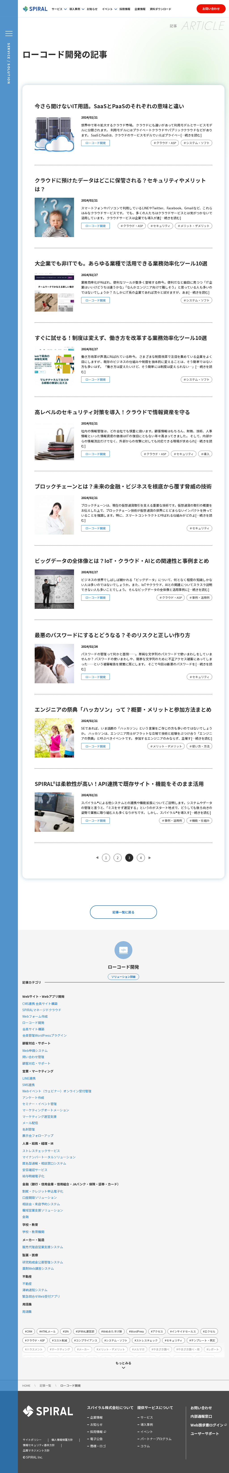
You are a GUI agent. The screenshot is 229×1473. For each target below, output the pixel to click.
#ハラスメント (34, 1349)
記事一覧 (45, 1385)
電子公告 (96, 1439)
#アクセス (157, 1331)
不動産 (27, 1283)
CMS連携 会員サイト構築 (39, 1003)
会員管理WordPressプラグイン (44, 1035)
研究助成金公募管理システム (42, 1262)
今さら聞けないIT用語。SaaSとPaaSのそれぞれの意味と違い (109, 106)
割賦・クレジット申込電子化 (42, 1191)
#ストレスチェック (146, 1340)
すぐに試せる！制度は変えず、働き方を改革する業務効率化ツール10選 (121, 338)
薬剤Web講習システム (38, 1268)
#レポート (213, 1349)
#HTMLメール (47, 1331)
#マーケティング (60, 1349)
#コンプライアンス (85, 1340)
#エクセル (209, 1331)
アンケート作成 (33, 1097)
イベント (107, 9)
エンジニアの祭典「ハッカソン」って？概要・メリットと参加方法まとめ (123, 709)
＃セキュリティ (160, 226)
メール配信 (30, 1123)
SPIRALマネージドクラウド (41, 1010)
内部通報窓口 (201, 1416)
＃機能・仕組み (199, 820)
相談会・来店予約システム (41, 1204)
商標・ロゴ (98, 1446)
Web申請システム (35, 1050)
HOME (26, 1385)
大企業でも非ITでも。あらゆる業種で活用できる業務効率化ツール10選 (121, 263)
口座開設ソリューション (39, 1197)
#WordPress (136, 1331)
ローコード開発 (95, 143)
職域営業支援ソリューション (42, 1210)
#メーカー (83, 1349)
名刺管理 (28, 1129)
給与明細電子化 (33, 1176)
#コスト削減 (59, 1340)
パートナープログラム (156, 1439)
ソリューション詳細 (123, 976)
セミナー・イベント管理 (39, 1104)
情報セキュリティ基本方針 (39, 1445)
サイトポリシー (32, 1439)
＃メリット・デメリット (194, 226)
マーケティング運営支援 (39, 1116)
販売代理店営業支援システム (42, 1247)
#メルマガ (138, 1349)
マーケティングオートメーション (45, 1110)
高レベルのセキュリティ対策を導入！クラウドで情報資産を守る (112, 412)
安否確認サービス (34, 1169)
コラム (145, 1446)
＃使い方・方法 (199, 746)
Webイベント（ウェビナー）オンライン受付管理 (56, 1091)
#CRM (28, 1331)
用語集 (27, 1311)
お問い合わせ (211, 8)
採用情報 (124, 9)
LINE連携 (29, 1078)
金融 (25, 1216)
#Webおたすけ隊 (111, 1331)
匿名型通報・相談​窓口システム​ (44, 1163)
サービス (57, 9)
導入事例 (74, 9)
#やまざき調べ (160, 1349)
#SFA (66, 1331)
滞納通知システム (34, 1290)
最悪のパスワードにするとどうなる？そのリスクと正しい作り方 (112, 635)
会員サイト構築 (33, 1029)
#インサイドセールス (183, 1331)
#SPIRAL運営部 (85, 1331)
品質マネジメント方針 (36, 1450)
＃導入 (205, 454)
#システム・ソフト (115, 1340)
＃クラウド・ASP (164, 143)
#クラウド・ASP (35, 1340)
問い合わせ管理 (33, 1057)
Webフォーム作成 (35, 1016)
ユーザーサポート (205, 1433)
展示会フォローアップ (37, 1135)
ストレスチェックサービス (41, 1150)
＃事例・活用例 (199, 597)
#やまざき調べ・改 (187, 1349)
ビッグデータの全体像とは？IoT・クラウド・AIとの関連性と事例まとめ (122, 561)
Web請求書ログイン (207, 1425)
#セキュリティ (173, 1340)
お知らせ (92, 9)
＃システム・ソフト (196, 143)
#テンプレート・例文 (202, 1340)
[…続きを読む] (191, 135)
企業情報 (140, 9)
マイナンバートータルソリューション (49, 1157)
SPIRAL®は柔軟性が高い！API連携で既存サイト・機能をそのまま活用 (119, 783)
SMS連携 (28, 1084)
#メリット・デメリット (111, 1349)
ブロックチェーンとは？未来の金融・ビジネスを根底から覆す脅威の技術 (123, 486)
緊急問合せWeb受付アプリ (41, 1296)
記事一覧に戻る (123, 912)
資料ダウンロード (160, 9)
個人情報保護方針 (62, 1439)
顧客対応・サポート (36, 1063)
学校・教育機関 (33, 1231)
